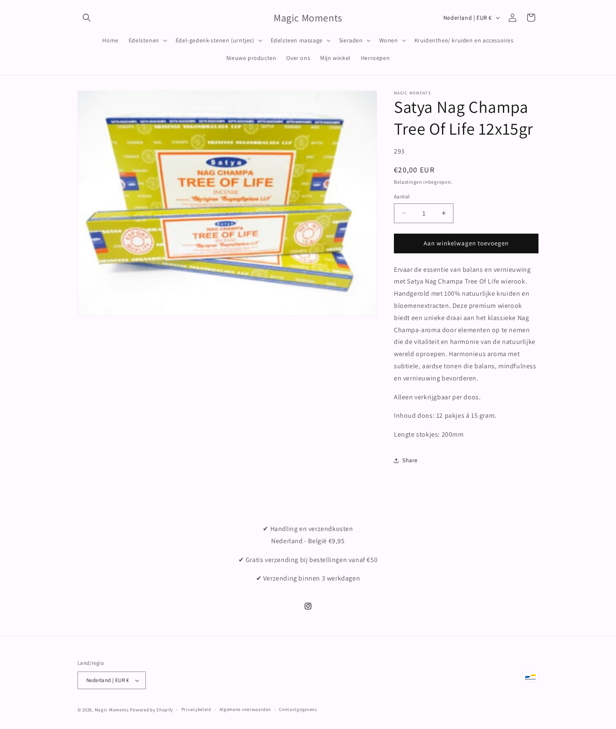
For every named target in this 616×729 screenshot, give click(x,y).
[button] (87, 17)
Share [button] (410, 460)
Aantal (401, 196)
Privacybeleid (196, 709)
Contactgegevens (298, 709)
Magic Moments (112, 710)
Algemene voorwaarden (245, 709)
